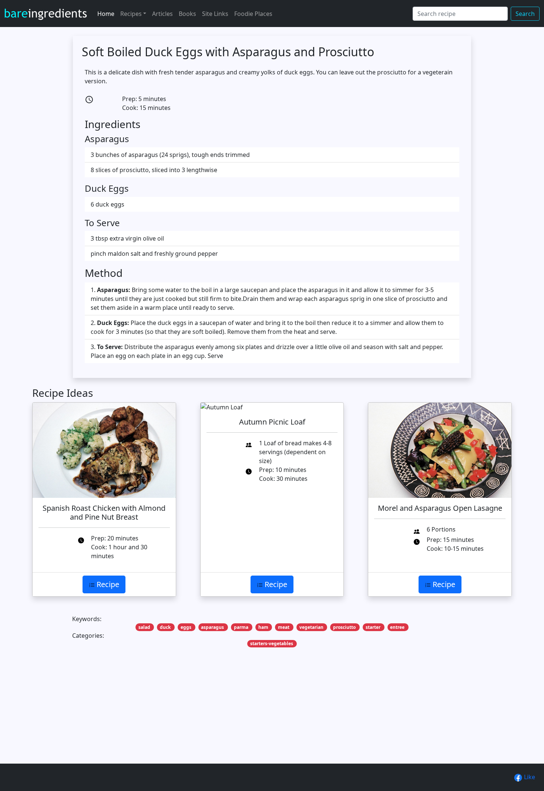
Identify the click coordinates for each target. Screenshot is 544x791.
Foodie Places (253, 14)
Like (529, 777)
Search (525, 14)
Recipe (107, 584)
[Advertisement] (254, 717)
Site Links (215, 14)
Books (187, 14)
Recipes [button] (131, 14)
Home (105, 14)
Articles (162, 14)
